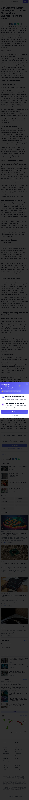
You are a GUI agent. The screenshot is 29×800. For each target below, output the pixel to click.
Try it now (14, 411)
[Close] (27, 384)
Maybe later (14, 415)
